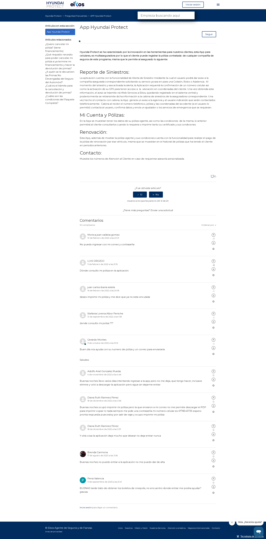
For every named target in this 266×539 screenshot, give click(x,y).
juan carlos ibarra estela (101, 287)
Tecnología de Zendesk (252, 536)
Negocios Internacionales (199, 528)
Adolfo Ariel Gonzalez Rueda (104, 371)
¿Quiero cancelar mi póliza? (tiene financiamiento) (57, 47)
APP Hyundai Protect (100, 16)
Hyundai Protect (53, 16)
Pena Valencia (95, 478)
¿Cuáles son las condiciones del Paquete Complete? (59, 99)
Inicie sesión (86, 507)
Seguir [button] (209, 34)
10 (214, 176)
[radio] (140, 195)
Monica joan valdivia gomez (103, 234)
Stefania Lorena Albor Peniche (105, 313)
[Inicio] (67, 4)
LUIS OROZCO (95, 260)
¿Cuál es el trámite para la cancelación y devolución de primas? (59, 89)
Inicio (120, 528)
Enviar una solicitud (162, 210)
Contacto (216, 528)
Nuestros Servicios (157, 528)
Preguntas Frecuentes (76, 16)
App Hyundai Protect (58, 31)
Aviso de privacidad (53, 531)
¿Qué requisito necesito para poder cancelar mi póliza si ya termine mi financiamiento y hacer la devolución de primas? (60, 61)
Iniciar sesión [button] (193, 4)
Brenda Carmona (97, 452)
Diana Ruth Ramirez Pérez (102, 397)
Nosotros (129, 528)
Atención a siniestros (177, 528)
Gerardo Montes (96, 339)
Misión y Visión (141, 528)
